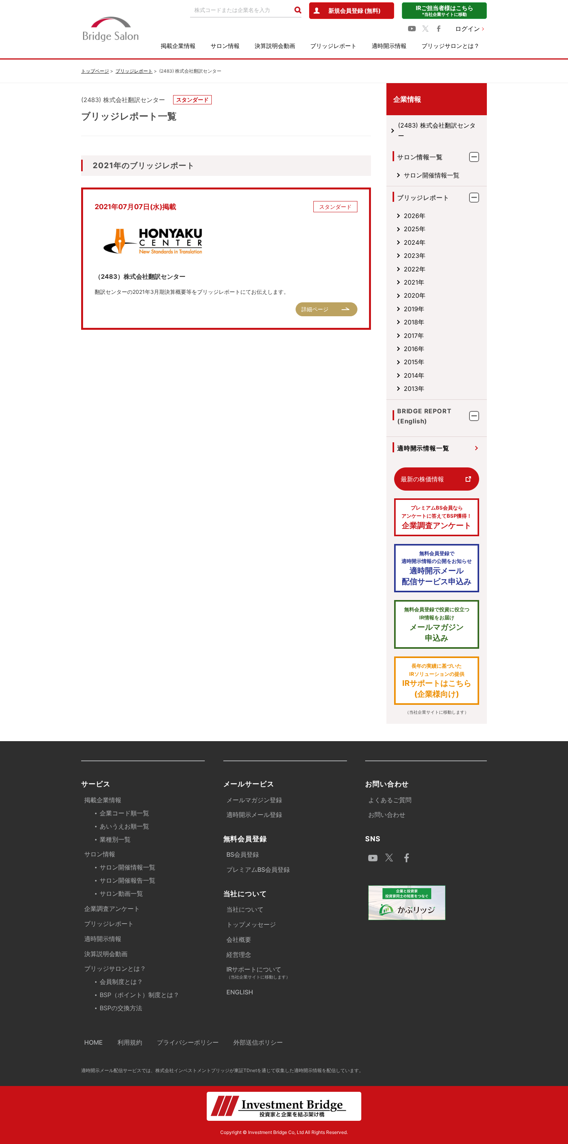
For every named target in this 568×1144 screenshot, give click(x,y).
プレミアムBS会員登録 (258, 869)
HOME (93, 1042)
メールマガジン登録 (254, 800)
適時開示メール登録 (254, 814)
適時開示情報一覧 (423, 448)
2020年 (414, 295)
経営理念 (238, 954)
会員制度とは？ (121, 981)
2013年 (414, 388)
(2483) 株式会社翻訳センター (437, 130)
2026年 (414, 216)
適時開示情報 (389, 45)
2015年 (414, 362)
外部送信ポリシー (258, 1042)
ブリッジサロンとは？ (451, 45)
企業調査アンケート (436, 517)
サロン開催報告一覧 (127, 880)
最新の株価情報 (422, 479)
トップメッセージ (251, 924)
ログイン (467, 28)
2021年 (414, 282)
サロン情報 (225, 45)
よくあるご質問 (390, 800)
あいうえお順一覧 (124, 826)
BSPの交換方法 (121, 1008)
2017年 (414, 335)
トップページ (95, 71)
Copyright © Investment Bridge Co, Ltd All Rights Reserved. (284, 1132)
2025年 (414, 229)
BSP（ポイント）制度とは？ (139, 995)
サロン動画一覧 (121, 893)
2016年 (414, 349)
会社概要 (238, 939)
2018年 (414, 322)
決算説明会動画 (275, 45)
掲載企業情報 (178, 45)
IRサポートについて (258, 972)
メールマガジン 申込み (436, 624)
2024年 (414, 242)
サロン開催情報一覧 (431, 175)
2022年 (414, 269)
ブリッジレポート (333, 45)
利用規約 (129, 1042)
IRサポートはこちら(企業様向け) (436, 681)
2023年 (414, 255)
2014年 (414, 375)
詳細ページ (314, 309)
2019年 (414, 309)
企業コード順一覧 (124, 813)
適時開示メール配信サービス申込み (436, 568)
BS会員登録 (242, 854)
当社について (245, 909)
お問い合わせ (386, 814)
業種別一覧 (115, 839)
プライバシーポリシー (188, 1042)
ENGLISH (239, 992)
